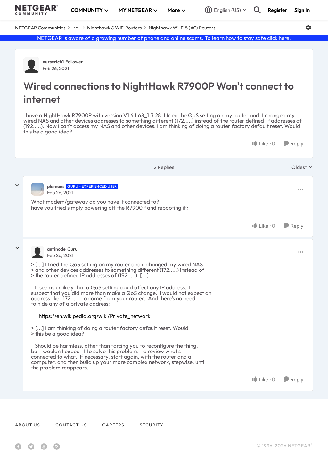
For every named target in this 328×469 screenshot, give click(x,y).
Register (277, 10)
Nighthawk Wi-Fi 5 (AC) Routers (182, 28)
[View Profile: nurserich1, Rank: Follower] (31, 65)
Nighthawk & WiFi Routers (114, 28)
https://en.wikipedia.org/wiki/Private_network (94, 315)
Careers (113, 425)
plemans (55, 186)
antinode (56, 249)
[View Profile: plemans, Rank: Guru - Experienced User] (37, 189)
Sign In (302, 10)
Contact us (71, 425)
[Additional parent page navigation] (76, 27)
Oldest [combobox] (302, 167)
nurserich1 (53, 62)
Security (151, 425)
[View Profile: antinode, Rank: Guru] (37, 252)
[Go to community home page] (36, 10)
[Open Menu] (308, 27)
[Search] (257, 10)
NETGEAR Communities (40, 28)
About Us (27, 425)
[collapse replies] (17, 185)
